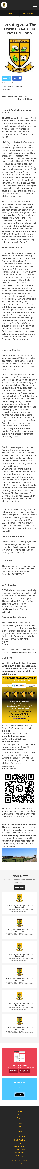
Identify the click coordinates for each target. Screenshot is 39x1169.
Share (15, 78)
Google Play (24, 1071)
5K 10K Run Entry (19, 1140)
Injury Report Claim (19, 1146)
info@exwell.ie (9, 609)
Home (19, 1112)
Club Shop (19, 1156)
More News (19, 887)
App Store (13, 1071)
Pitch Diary (19, 1143)
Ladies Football (19, 1137)
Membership (19, 1153)
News (10, 13)
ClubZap (23, 1164)
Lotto (19, 1126)
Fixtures (19, 1118)
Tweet (5, 78)
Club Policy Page (19, 1149)
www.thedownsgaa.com (14, 835)
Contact (19, 1131)
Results (19, 1123)
